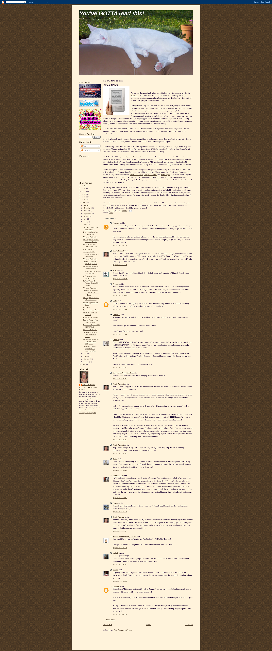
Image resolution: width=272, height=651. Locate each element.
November (87, 208)
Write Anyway (166, 174)
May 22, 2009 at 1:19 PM (120, 367)
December (87, 205)
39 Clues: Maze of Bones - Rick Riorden (92, 272)
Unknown (116, 223)
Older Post (189, 624)
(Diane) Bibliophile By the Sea (125, 536)
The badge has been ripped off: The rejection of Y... (89, 348)
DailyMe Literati (150, 174)
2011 (84, 197)
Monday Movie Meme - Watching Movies (91, 240)
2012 (84, 194)
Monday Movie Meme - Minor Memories (91, 299)
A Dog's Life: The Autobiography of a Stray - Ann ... (90, 254)
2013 (84, 191)
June (85, 222)
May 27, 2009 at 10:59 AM (120, 581)
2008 (84, 364)
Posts (84, 146)
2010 (84, 200)
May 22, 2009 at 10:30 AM (120, 295)
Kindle (111, 212)
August (86, 216)
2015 (84, 186)
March (86, 356)
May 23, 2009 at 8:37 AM (120, 512)
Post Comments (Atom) (123, 630)
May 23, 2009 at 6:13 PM (120, 531)
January (86, 362)
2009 (84, 202)
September (87, 213)
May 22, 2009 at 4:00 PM (120, 439)
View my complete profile (87, 413)
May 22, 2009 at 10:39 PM (120, 470)
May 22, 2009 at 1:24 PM (120, 379)
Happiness (86, 307)
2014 (84, 189)
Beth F (115, 270)
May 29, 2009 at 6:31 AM (120, 614)
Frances (116, 284)
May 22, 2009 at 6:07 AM (120, 245)
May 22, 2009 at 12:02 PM (120, 309)
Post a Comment (110, 619)
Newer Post (107, 624)
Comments (86, 150)
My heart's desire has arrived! (90, 313)
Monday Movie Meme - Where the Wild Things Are (91, 341)
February (87, 359)
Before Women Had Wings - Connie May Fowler (91, 283)
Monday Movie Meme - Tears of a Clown (91, 267)
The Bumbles (118, 475)
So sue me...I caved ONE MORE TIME (91, 326)
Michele (116, 339)
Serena (115, 569)
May (85, 224)
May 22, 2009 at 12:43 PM (120, 334)
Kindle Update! (88, 249)
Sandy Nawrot (88, 385)
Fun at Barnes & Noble (90, 317)
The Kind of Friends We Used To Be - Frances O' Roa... (91, 292)
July (85, 219)
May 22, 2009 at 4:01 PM (120, 453)
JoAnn (115, 503)
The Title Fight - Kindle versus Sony (91, 228)
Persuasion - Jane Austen (91, 310)
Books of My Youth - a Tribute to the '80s (90, 245)
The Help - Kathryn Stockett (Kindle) (90, 262)
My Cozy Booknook (133, 156)
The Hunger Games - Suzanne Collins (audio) (90, 334)
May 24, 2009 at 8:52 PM (120, 564)
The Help (134, 95)
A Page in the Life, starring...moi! (89, 277)
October (86, 211)
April (85, 353)
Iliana (115, 458)
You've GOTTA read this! (111, 13)
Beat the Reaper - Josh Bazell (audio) (90, 321)
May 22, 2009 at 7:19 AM (120, 265)
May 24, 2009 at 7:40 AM (120, 548)
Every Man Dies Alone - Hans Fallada (91, 233)
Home (148, 624)
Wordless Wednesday (90, 237)
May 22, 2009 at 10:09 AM (120, 279)
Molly (115, 300)
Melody (116, 553)
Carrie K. (116, 314)
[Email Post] (130, 211)
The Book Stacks (136, 174)
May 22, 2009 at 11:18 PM (120, 498)
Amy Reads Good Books (122, 372)
